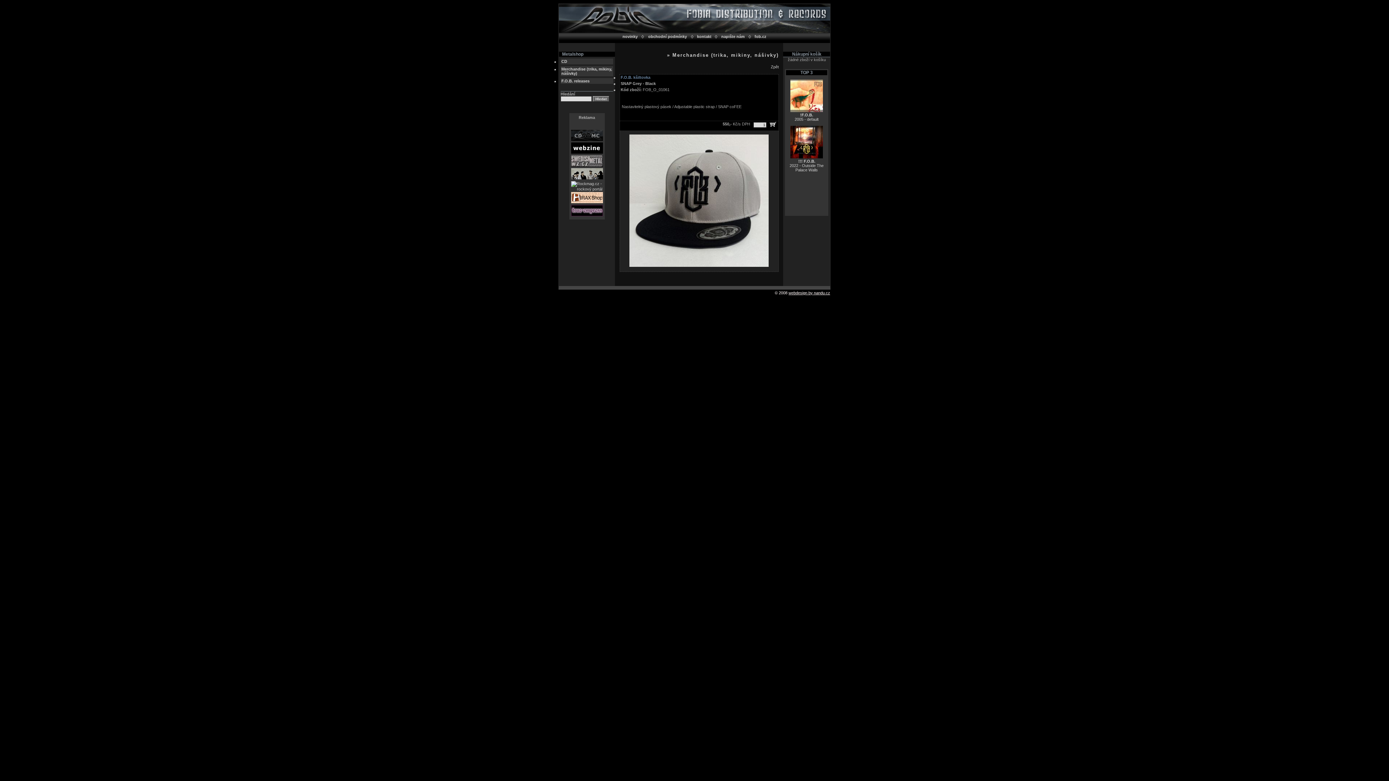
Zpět (775, 67)
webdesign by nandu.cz (809, 293)
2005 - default (807, 117)
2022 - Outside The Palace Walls (807, 165)
